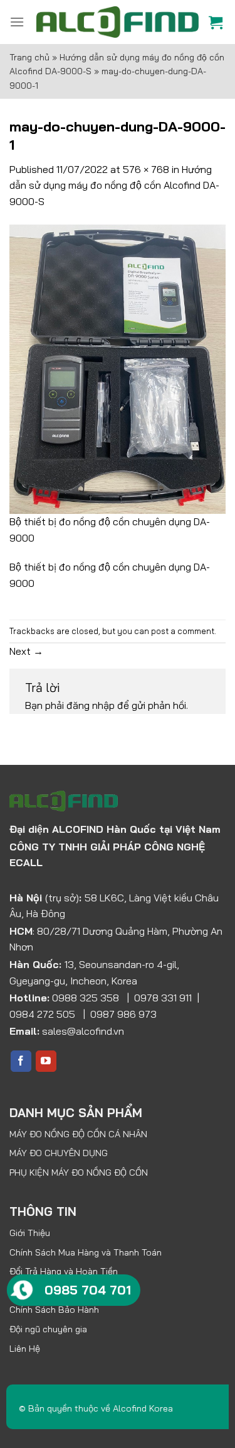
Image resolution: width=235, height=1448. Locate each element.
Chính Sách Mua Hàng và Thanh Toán (85, 1252)
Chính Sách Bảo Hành (54, 1309)
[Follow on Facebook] (21, 1061)
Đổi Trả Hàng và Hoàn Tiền (63, 1271)
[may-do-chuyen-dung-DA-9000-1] (117, 368)
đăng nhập (90, 705)
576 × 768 (146, 169)
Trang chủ (29, 57)
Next (26, 651)
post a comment (182, 631)
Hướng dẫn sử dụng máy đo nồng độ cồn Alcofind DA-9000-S (114, 185)
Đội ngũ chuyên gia (48, 1329)
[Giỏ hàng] (217, 22)
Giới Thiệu (29, 1233)
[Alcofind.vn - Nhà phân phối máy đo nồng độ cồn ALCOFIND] (117, 22)
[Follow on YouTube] (46, 1061)
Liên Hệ (24, 1348)
